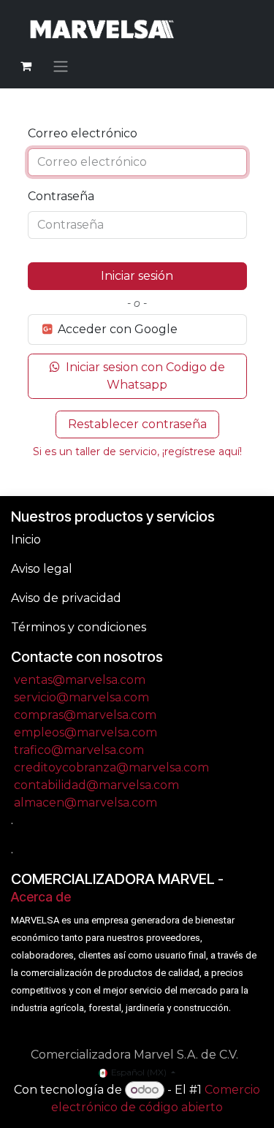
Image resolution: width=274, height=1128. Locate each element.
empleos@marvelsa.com (85, 732)
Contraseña (61, 196)
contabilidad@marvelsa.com (96, 785)
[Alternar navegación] (60, 66)
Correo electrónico (82, 133)
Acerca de (41, 896)
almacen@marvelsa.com (85, 802)
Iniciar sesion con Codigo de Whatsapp (144, 376)
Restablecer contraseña (137, 424)
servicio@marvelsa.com (81, 697)
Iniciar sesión (137, 276)
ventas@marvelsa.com (79, 680)
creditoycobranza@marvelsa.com (111, 767)
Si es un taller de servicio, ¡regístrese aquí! (137, 451)
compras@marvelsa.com (85, 715)
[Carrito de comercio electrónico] (25, 65)
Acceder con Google (116, 329)
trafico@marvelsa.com (79, 750)
